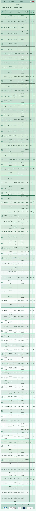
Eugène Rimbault (10, 403)
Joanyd (15, 286)
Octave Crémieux (10, 280)
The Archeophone (11, 1)
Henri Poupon (10, 165)
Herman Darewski (10, 186)
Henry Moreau (10, 151)
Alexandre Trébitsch (10, 21)
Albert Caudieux (15, 349)
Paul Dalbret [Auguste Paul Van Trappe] (15, 95)
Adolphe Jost (10, 312)
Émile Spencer (10, 225)
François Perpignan (10, 100)
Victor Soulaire (10, 290)
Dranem (15, 291)
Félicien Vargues (10, 135)
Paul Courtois (10, 330)
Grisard (15, 231)
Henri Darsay (10, 142)
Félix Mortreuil (10, 43)
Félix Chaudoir (10, 266)
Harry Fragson (10, 52)
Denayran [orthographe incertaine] (15, 474)
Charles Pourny (10, 15)
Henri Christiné (10, 162)
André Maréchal (15, 110)
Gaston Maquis (10, 139)
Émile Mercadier (15, 425)
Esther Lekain (15, 105)
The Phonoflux (20, 1)
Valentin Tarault (10, 248)
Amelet (15, 310)
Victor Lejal (15, 406)
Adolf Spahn (10, 449)
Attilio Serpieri (10, 430)
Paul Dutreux (15, 21)
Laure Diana (15, 436)
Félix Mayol (15, 202)
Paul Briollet (10, 228)
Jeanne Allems (15, 119)
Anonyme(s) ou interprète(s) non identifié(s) (15, 145)
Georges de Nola (10, 412)
